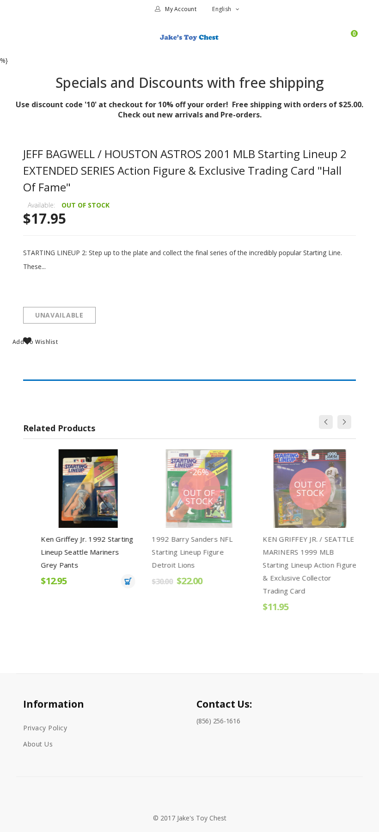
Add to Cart (118, 581)
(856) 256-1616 (218, 720)
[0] (350, 41)
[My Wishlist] (334, 41)
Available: (41, 205)
